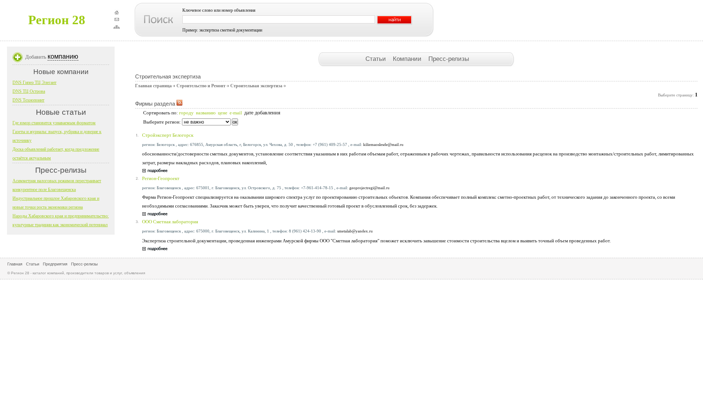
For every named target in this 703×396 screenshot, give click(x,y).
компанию (63, 56)
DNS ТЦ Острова (28, 91)
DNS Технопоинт (28, 100)
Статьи (376, 58)
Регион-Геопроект (160, 178)
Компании (408, 58)
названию (206, 112)
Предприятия (55, 264)
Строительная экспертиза (256, 85)
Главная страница (153, 85)
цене (222, 112)
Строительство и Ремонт (201, 85)
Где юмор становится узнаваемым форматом (54, 122)
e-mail (236, 112)
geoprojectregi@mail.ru (369, 188)
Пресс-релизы (448, 58)
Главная (14, 264)
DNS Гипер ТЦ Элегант (34, 82)
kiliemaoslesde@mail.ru (383, 144)
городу (186, 112)
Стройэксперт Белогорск (167, 135)
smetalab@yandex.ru (355, 231)
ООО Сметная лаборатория (170, 221)
